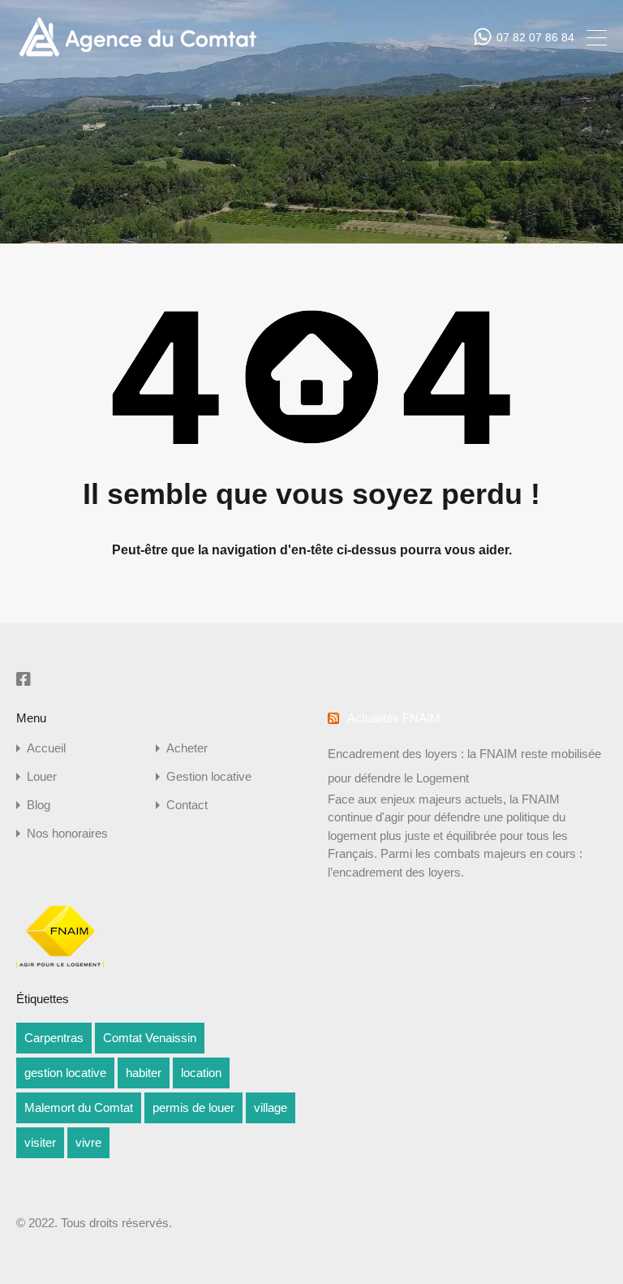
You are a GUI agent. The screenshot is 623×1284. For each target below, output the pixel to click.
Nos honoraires (67, 833)
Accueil (46, 748)
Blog (38, 805)
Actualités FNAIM (393, 718)
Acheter (187, 748)
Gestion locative (208, 776)
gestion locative (65, 1072)
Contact (187, 805)
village (270, 1107)
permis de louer (193, 1107)
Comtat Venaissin (149, 1038)
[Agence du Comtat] (137, 55)
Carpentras (54, 1038)
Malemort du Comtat (78, 1107)
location (201, 1072)
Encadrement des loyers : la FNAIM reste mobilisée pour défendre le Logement (464, 766)
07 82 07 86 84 (535, 37)
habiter (143, 1072)
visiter (40, 1142)
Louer (42, 776)
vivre (88, 1142)
